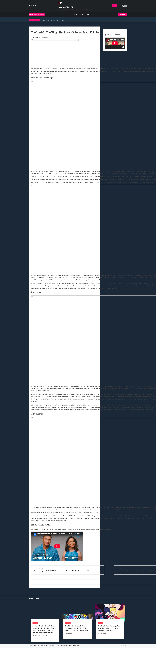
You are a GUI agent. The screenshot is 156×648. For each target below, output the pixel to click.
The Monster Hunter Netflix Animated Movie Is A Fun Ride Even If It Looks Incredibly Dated (76, 628)
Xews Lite (76, 645)
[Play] (107, 47)
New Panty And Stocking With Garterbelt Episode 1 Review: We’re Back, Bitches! (109, 628)
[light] (122, 6)
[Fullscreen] (123, 47)
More (81, 14)
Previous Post (40, 569)
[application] (115, 43)
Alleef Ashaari (36, 37)
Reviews (35, 623)
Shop (87, 14)
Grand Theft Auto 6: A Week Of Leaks (53, 20)
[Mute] (120, 47)
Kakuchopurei (65, 7)
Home (75, 14)
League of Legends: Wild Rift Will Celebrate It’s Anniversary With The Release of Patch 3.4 (62, 571)
